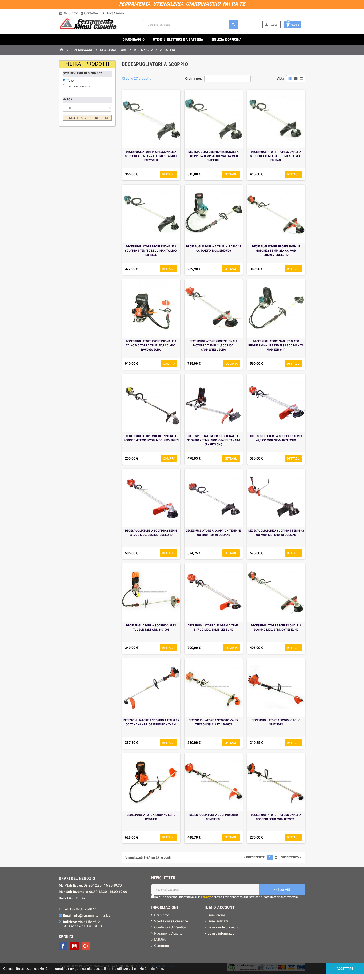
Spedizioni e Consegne (171, 921)
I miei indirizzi (217, 921)
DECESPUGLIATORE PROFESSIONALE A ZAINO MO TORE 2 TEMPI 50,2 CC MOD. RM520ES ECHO (151, 345)
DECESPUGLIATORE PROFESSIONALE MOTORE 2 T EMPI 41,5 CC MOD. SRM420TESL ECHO (214, 345)
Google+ (86, 946)
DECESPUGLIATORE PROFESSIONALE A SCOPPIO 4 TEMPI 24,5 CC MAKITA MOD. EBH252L (151, 250)
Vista (280, 78)
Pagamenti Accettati (169, 933)
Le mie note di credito (223, 927)
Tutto (70, 80)
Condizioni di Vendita (170, 927)
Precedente (254, 857)
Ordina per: (193, 78)
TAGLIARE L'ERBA (79, 86)
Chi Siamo (70, 13)
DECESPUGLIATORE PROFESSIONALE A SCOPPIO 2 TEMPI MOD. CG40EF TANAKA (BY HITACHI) (213, 440)
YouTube (74, 946)
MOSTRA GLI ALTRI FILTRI (88, 118)
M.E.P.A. (160, 940)
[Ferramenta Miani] (89, 25)
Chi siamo (161, 915)
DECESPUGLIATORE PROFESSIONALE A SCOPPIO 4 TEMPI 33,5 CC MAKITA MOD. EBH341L (276, 156)
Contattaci (91, 13)
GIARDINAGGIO (134, 39)
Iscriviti (283, 889)
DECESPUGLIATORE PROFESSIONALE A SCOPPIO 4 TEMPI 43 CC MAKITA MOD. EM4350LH (213, 156)
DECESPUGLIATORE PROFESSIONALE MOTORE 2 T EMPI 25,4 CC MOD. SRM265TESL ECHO (276, 250)
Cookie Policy (154, 969)
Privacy (206, 897)
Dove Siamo (113, 13)
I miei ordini (216, 915)
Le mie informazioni (222, 933)
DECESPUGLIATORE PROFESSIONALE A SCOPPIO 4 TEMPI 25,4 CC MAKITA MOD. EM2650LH (151, 156)
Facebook (63, 946)
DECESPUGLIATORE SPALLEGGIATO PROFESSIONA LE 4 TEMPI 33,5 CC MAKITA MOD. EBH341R (276, 345)
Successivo (291, 857)
